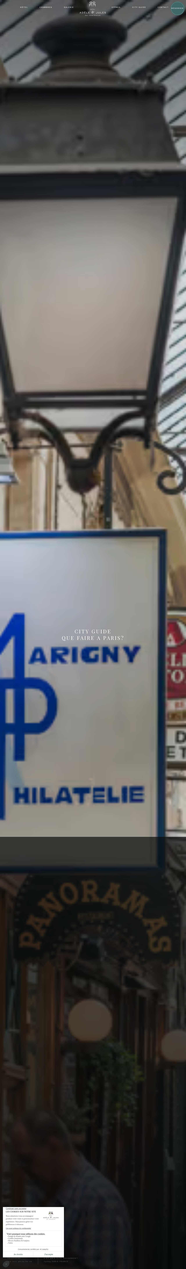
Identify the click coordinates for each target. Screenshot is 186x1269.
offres (116, 7)
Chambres (46, 7)
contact (163, 7)
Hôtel (24, 7)
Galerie (69, 7)
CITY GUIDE (139, 7)
